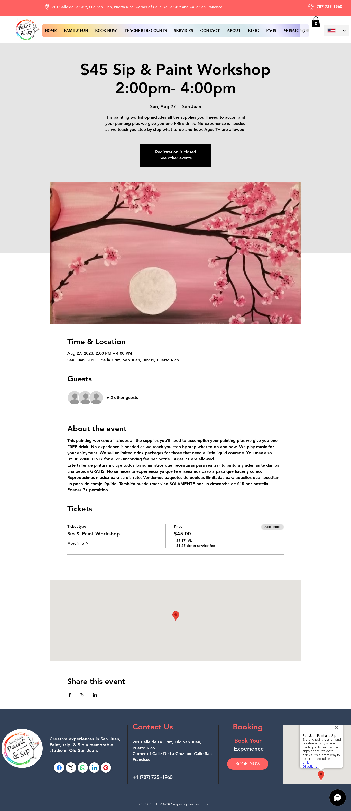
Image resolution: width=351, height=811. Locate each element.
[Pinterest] (106, 767)
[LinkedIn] (94, 767)
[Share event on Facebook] (69, 695)
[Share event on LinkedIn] (95, 695)
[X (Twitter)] (71, 767)
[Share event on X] (82, 695)
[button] (106, 30)
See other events (176, 158)
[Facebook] (59, 767)
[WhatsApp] (83, 767)
